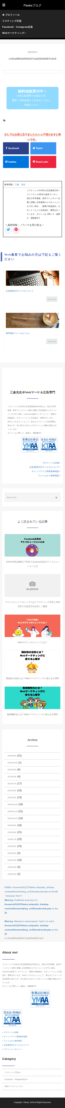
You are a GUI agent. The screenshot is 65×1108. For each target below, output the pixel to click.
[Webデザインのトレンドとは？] (32, 625)
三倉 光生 (20, 184)
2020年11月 (13, 811)
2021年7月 (12, 784)
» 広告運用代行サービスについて (15, 1045)
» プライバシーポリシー (12, 1049)
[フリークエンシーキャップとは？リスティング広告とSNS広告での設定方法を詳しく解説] (32, 585)
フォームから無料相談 (49, 475)
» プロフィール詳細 (10, 1032)
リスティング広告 (12, 21)
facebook (13, 148)
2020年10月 (13, 818)
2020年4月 (12, 860)
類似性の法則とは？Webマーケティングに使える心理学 (32, 678)
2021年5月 (12, 798)
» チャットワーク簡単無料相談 (14, 1037)
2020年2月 (12, 874)
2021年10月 (13, 763)
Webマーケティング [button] (13, 33)
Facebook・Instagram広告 (17, 27)
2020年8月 (12, 832)
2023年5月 (12, 756)
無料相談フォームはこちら (17, 333)
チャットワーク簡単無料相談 (46, 471)
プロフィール (12, 14)
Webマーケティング (13, 1086)
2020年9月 (12, 825)
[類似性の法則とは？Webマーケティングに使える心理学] (32, 661)
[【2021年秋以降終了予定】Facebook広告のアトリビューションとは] (32, 545)
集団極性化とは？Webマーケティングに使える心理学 (32, 714)
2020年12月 (13, 804)
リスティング (52, 299)
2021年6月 (12, 791)
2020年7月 (12, 839)
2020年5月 (12, 853)
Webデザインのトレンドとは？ (32, 642)
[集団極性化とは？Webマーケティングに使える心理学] (32, 698)
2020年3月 (12, 867)
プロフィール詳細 (51, 463)
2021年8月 (12, 777)
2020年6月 (12, 846)
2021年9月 (12, 770)
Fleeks (26, 1102)
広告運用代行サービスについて (19, 291)
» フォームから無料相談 (12, 1041)
